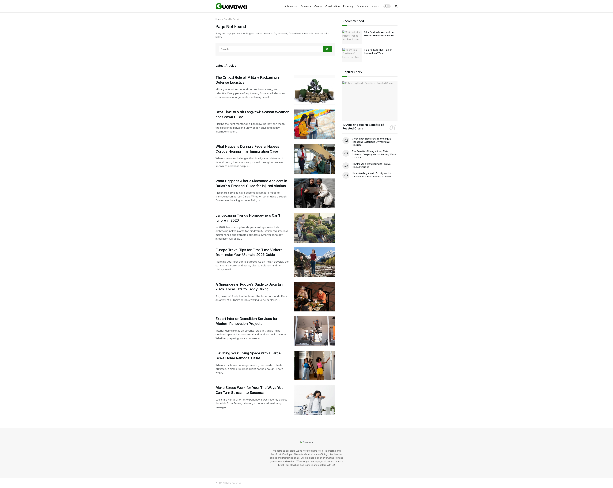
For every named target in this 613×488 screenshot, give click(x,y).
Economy (348, 6)
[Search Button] (327, 49)
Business (306, 6)
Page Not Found (231, 19)
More (374, 6)
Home (218, 19)
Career (318, 6)
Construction (332, 6)
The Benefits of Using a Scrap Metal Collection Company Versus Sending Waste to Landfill (374, 154)
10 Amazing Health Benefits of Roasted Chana (363, 126)
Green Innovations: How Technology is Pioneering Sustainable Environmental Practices (371, 141)
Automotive (290, 6)
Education (362, 6)
